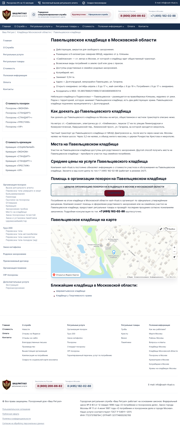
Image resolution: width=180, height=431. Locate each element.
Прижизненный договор (16, 261)
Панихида (11, 196)
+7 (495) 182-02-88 (163, 15)
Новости (26, 329)
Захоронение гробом (17, 209)
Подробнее (114, 192)
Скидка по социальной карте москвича (40, 360)
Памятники (126, 342)
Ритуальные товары (66, 26)
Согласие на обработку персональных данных (23, 423)
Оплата (131, 26)
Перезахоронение (15, 288)
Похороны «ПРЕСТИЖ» (18, 122)
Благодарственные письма (34, 342)
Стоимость (88, 26)
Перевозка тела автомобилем (21, 234)
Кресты (124, 333)
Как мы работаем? (157, 329)
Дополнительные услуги (16, 282)
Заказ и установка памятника (21, 218)
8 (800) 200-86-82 (132, 15)
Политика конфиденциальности (16, 418)
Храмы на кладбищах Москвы (162, 368)
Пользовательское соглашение (16, 409)
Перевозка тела (14, 231)
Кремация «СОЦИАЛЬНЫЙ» (20, 147)
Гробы (124, 329)
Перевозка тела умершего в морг (23, 190)
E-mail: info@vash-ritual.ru (166, 3)
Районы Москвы (156, 338)
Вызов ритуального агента (19, 187)
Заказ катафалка (12, 247)
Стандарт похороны (76, 347)
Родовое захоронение (14, 254)
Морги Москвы (155, 333)
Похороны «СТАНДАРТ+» (19, 117)
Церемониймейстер (16, 221)
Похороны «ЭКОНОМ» (17, 108)
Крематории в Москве (159, 360)
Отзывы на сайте (30, 338)
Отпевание (11, 202)
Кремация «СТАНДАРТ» (18, 156)
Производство (28, 347)
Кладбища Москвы (157, 347)
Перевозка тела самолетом (20, 237)
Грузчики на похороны (18, 199)
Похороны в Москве (158, 355)
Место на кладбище (16, 212)
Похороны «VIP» (14, 126)
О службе (26, 325)
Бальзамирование (15, 193)
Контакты (143, 26)
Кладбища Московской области (163, 351)
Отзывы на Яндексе (31, 333)
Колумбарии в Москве (159, 364)
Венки (124, 338)
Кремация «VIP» (14, 170)
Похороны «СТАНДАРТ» (18, 113)
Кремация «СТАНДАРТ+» (19, 161)
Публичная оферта (10, 414)
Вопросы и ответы (157, 342)
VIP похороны (73, 351)
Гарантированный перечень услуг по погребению (89, 355)
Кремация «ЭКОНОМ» (17, 151)
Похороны (71, 342)
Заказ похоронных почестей (21, 215)
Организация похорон (14, 184)
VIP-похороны (10, 275)
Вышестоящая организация (34, 351)
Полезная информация (110, 26)
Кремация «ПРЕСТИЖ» (18, 165)
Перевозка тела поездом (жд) (21, 240)
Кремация (11, 206)
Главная (6, 26)
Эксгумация (12, 285)
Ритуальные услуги (40, 26)
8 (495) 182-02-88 (79, 386)
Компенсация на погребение (35, 355)
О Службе (19, 26)
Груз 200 (8, 228)
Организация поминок (14, 268)
